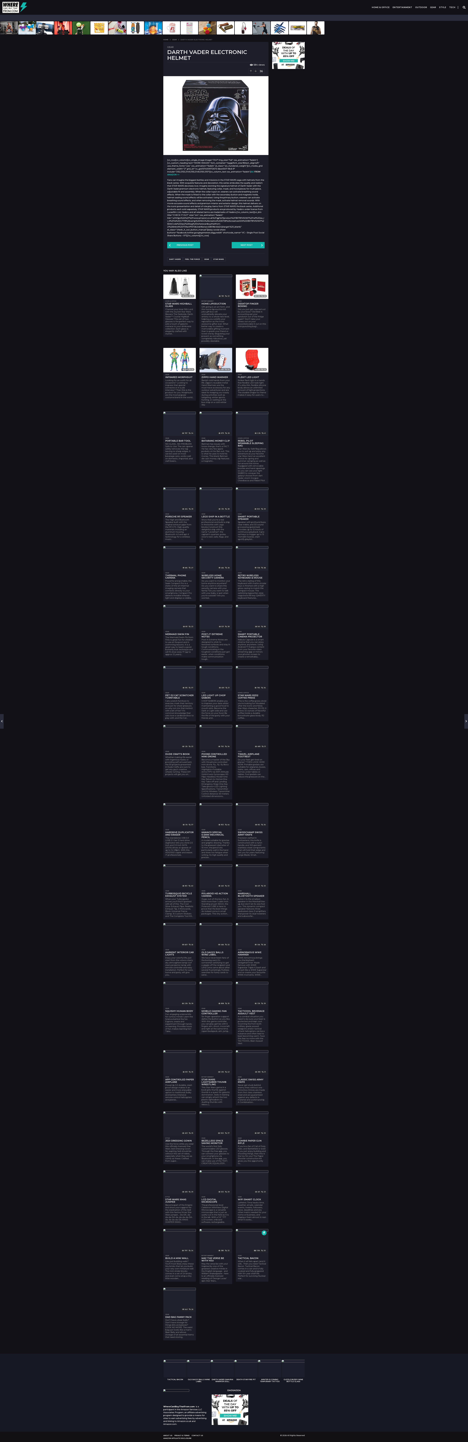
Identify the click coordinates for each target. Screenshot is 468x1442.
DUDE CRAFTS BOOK (177, 754)
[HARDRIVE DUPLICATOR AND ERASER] (179, 815)
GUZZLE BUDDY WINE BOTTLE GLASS (293, 1380)
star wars (218, 259)
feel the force (192, 259)
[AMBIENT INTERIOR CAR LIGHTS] (179, 935)
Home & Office (381, 7)
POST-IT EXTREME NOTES (212, 635)
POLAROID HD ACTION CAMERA (214, 894)
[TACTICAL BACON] (252, 1241)
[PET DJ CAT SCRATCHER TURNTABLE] (179, 678)
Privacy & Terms (182, 1435)
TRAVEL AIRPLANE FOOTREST (248, 755)
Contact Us (197, 1435)
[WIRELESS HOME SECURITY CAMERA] (216, 558)
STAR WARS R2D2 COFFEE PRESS (248, 696)
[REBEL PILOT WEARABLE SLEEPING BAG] (252, 424)
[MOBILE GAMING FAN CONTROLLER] (216, 994)
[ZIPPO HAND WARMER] (216, 360)
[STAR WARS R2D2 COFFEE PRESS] (252, 678)
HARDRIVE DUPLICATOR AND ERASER (179, 833)
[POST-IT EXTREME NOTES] (216, 617)
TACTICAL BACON (248, 1258)
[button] (457, 7)
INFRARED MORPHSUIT (179, 377)
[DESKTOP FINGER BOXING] (252, 287)
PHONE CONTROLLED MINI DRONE (214, 755)
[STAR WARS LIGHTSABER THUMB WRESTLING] (216, 1062)
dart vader (175, 259)
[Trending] (264, 1232)
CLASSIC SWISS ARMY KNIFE (250, 1080)
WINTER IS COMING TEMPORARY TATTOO (270, 1380)
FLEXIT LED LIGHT (248, 377)
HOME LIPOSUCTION (213, 303)
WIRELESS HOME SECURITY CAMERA (212, 576)
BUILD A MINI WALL (177, 1258)
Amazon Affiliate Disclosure (177, 1438)
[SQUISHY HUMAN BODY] (179, 994)
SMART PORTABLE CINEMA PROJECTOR (250, 635)
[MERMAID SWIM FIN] (179, 617)
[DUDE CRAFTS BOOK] (179, 737)
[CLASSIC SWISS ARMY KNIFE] (252, 1062)
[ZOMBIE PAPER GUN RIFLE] (252, 1123)
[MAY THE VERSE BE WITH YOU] (216, 1241)
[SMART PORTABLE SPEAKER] (252, 499)
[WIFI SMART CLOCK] (252, 1182)
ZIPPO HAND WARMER (214, 377)
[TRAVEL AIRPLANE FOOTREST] (252, 737)
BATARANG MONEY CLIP (215, 441)
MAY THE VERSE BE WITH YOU (212, 1259)
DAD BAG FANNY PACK (178, 1317)
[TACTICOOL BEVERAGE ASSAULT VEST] (252, 994)
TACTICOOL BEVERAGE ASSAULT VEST (251, 1012)
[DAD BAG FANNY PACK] (179, 1300)
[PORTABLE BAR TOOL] (179, 424)
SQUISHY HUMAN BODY (179, 1011)
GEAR (433, 7)
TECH (452, 7)
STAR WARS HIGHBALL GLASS (178, 305)
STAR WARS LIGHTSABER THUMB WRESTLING (213, 1082)
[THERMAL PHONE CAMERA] (179, 558)
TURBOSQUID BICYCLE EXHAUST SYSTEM (178, 894)
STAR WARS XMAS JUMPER (175, 1200)
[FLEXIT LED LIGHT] (252, 360)
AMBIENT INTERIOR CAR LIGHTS (179, 953)
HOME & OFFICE (170, 301)
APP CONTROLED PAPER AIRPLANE (179, 1080)
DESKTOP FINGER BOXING (248, 305)
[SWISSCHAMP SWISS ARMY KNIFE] (252, 815)
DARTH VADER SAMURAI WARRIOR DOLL (222, 1380)
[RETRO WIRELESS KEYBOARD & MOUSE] (252, 558)
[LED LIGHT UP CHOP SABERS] (216, 678)
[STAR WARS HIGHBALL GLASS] (179, 287)
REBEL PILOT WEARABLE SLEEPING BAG (250, 443)
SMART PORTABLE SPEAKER (248, 517)
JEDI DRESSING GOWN (178, 1140)
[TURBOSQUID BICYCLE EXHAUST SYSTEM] (179, 876)
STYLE (442, 7)
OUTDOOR (421, 7)
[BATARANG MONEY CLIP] (216, 424)
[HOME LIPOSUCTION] (216, 287)
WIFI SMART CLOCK (249, 1199)
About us (167, 1435)
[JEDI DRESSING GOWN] (179, 1123)
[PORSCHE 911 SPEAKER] (179, 499)
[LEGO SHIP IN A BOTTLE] (216, 499)
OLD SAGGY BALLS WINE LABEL (212, 953)
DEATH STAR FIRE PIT (246, 1379)
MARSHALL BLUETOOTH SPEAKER (251, 894)
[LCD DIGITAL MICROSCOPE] (216, 1182)
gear (206, 259)
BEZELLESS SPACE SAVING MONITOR (212, 1142)
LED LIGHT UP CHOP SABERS (213, 696)
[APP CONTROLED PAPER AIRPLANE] (179, 1062)
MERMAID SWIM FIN (177, 634)
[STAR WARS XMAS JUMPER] (179, 1182)
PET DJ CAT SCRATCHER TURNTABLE (179, 696)
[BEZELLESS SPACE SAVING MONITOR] (216, 1123)
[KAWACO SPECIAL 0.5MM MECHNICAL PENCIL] (216, 815)
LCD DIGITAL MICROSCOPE (209, 1200)
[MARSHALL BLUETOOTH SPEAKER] (252, 876)
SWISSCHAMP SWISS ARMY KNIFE (250, 833)
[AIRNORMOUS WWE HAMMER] (252, 935)
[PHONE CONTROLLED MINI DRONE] (216, 737)
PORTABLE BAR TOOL (178, 441)
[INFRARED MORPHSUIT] (179, 360)
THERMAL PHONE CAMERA (175, 576)
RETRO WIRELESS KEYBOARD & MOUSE (250, 576)
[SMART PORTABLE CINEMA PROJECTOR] (252, 617)
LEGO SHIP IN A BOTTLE (215, 516)
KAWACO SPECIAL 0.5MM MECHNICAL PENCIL (212, 835)
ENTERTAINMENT (402, 7)
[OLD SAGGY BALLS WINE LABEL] (216, 935)
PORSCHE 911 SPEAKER (178, 516)
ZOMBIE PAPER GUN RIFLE (250, 1142)
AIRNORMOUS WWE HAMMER (249, 953)
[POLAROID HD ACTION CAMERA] (216, 876)
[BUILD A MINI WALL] (179, 1241)
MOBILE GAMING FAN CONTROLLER (214, 1012)
